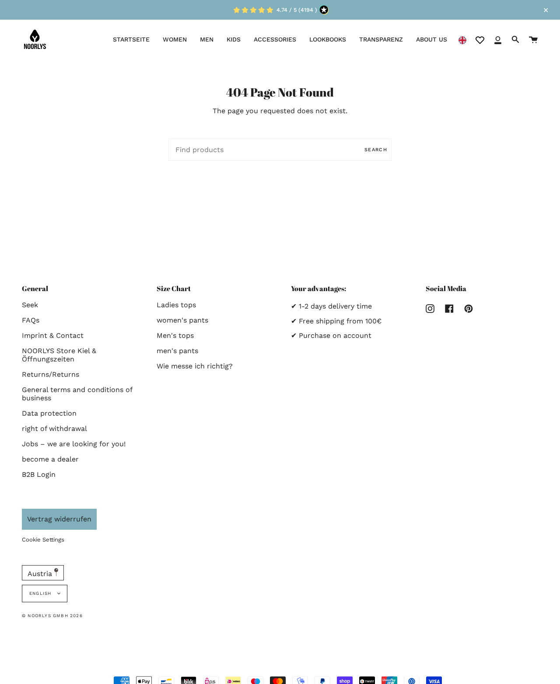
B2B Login (39, 474)
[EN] (462, 39)
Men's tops (175, 335)
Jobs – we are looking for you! (74, 444)
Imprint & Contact (53, 335)
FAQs (30, 320)
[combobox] (462, 39)
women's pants (182, 320)
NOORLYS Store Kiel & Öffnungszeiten (59, 355)
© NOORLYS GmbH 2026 (52, 615)
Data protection (49, 413)
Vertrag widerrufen (59, 519)
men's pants (177, 351)
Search (375, 150)
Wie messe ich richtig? (195, 366)
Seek (30, 305)
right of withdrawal (54, 428)
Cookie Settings (43, 539)
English (41, 593)
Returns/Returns (50, 374)
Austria (41, 573)
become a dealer (50, 459)
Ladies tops (176, 305)
